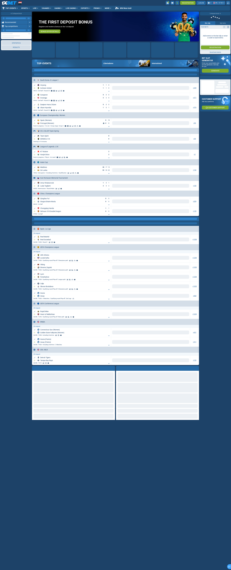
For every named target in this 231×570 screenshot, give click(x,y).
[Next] (30, 30)
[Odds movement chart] (59, 91)
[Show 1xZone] (54, 91)
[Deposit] (177, 3)
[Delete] (196, 463)
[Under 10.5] (185, 296)
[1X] (144, 239)
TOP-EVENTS (44, 63)
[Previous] (24, 30)
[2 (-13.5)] (185, 333)
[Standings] (61, 91)
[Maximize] (30, 18)
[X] (127, 239)
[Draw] (65, 157)
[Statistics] (56, 91)
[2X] (160, 239)
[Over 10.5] (169, 296)
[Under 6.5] (160, 408)
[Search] (197, 70)
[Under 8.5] (160, 370)
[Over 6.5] (144, 408)
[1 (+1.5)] (169, 360)
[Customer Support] (228, 3)
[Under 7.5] (160, 360)
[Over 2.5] (169, 258)
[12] (152, 239)
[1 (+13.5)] (169, 333)
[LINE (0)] (34, 219)
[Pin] (34, 85)
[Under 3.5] (185, 239)
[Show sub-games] (109, 91)
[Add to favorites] (34, 88)
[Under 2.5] (185, 258)
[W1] (118, 239)
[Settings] (209, 3)
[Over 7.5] (144, 360)
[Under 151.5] (160, 333)
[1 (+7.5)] (169, 342)
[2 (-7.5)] (185, 342)
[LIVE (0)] (34, 70)
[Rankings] (77, 126)
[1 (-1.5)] (169, 399)
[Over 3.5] (169, 239)
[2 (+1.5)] (185, 399)
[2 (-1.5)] (185, 360)
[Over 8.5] (144, 370)
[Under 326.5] (160, 342)
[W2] (135, 239)
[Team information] (64, 91)
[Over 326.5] (144, 342)
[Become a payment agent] (172, 3)
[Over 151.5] (144, 333)
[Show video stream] (52, 91)
